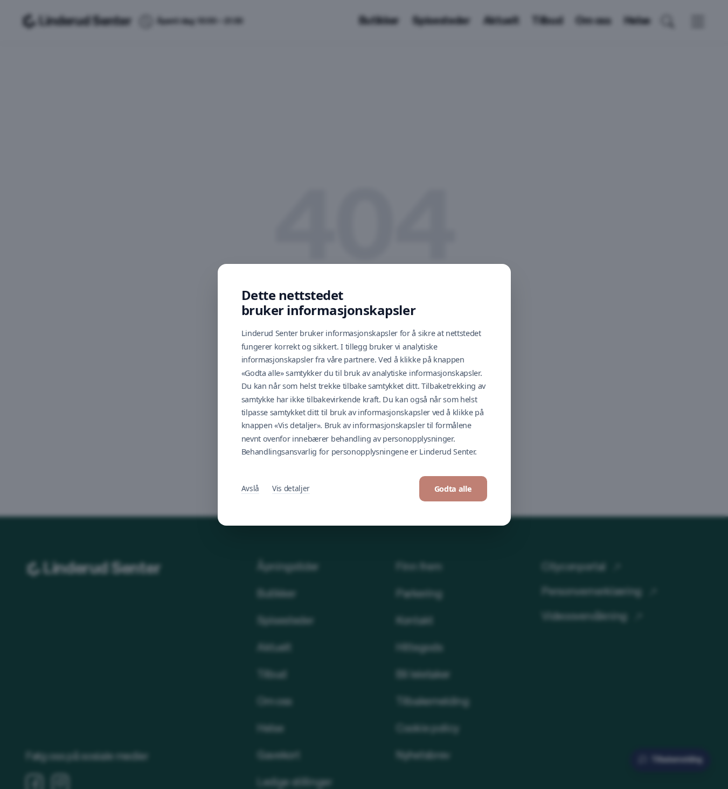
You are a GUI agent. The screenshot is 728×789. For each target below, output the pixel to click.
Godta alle (453, 489)
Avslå (250, 488)
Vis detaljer (291, 488)
